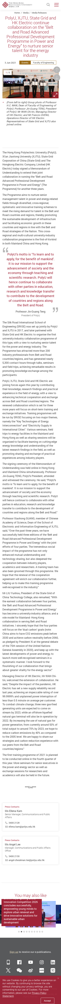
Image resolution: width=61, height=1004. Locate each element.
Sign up (14, 951)
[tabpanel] (30, 918)
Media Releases (39, 12)
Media (26, 12)
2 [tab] (21, 931)
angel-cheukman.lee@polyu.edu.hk (26, 860)
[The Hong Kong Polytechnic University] (17, 5)
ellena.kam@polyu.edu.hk (22, 826)
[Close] (58, 978)
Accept (47, 1000)
